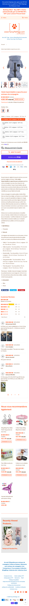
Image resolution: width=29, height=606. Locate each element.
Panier (26, 17)
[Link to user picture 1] (3, 336)
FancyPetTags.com (14, 596)
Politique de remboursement (13, 585)
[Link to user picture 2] (9, 336)
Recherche (17, 577)
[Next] (25, 68)
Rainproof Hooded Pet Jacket (9, 549)
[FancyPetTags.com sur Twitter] (15, 592)
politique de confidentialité (8, 587)
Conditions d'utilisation (20, 587)
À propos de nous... (8, 576)
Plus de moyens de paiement (14, 161)
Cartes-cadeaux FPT (19, 576)
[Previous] (3, 68)
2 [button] (11, 394)
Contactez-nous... (14, 589)
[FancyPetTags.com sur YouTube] (26, 592)
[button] (5, 97)
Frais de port (4, 102)
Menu (4, 17)
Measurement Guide (13, 148)
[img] (9, 322)
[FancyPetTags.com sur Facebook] (18, 592)
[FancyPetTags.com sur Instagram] (23, 592)
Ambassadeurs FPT (8, 577)
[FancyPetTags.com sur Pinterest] (21, 592)
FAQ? (22, 577)
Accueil (3, 44)
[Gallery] (14, 71)
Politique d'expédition (14, 579)
